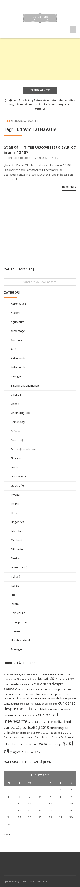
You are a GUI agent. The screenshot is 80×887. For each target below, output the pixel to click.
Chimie (15, 403)
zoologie (57, 744)
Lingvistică (17, 522)
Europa (46, 733)
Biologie (16, 376)
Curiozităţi (17, 440)
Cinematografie (21, 413)
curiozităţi (13, 727)
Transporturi (19, 622)
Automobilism (19, 367)
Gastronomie (19, 476)
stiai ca (43, 744)
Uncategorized (20, 640)
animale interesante (51, 674)
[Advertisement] (40, 59)
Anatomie (17, 340)
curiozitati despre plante (43, 703)
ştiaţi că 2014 (35, 752)
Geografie (17, 485)
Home (7, 121)
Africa (6, 674)
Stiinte (15, 604)
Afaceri (15, 312)
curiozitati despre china (16, 694)
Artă (13, 349)
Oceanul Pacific (60, 737)
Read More (69, 186)
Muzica (15, 558)
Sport (14, 594)
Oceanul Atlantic (42, 737)
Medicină (16, 540)
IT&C (14, 513)
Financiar (16, 458)
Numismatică (19, 567)
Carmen (42, 157)
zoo (49, 744)
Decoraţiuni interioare (24, 449)
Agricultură (17, 322)
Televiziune (18, 613)
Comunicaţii (18, 422)
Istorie (15, 504)
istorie (16, 737)
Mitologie (17, 549)
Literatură (17, 531)
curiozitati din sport (27, 715)
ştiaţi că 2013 (19, 752)
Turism (15, 631)
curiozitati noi (59, 721)
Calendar (16, 394)
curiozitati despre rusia (46, 709)
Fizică (14, 467)
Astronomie (18, 358)
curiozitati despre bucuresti (58, 689)
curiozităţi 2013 (35, 727)
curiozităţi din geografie (28, 732)
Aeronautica (18, 303)
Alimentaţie (18, 331)
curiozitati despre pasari (61, 698)
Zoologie (16, 649)
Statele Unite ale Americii (25, 744)
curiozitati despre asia (30, 689)
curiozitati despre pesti (17, 703)
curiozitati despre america (18, 684)
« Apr (7, 834)
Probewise (45, 881)
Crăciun (15, 431)
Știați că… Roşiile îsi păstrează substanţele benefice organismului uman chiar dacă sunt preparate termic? (40, 104)
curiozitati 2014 (45, 678)
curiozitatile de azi (37, 721)
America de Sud (32, 674)
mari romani (27, 737)
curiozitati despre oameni (32, 698)
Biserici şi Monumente (25, 385)
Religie (15, 585)
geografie (56, 732)
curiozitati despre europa (43, 694)
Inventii (15, 494)
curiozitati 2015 (66, 679)
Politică (15, 576)
